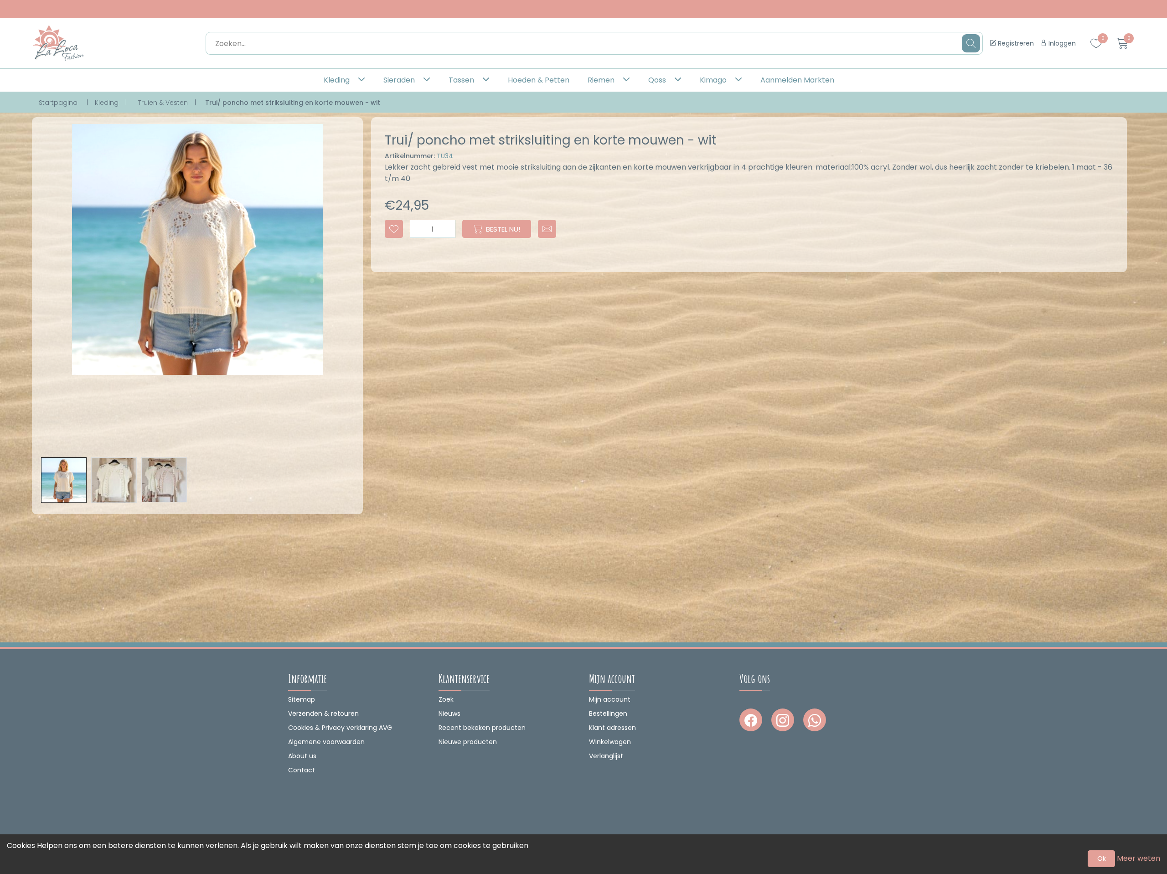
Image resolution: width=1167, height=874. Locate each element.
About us (302, 755)
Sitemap (301, 699)
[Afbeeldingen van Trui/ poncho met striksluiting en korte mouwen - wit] (64, 480)
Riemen (601, 80)
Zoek (446, 699)
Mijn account (609, 699)
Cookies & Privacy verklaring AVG (340, 727)
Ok (1101, 858)
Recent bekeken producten (482, 727)
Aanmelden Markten (797, 80)
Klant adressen (612, 727)
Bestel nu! (503, 229)
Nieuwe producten (468, 741)
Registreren (1015, 43)
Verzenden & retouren (323, 713)
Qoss (657, 80)
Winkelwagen (610, 741)
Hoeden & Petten (538, 80)
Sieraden (399, 80)
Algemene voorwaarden (326, 741)
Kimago (713, 80)
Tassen (461, 80)
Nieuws (449, 713)
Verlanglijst (606, 755)
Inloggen (1061, 43)
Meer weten (1138, 858)
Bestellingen (608, 713)
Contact (301, 770)
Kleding (337, 80)
